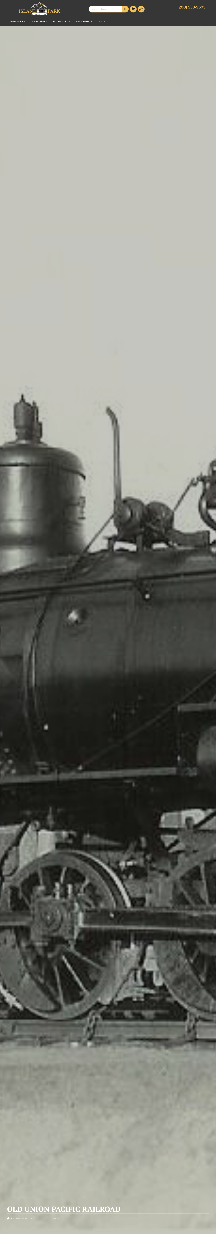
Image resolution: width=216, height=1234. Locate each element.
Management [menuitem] (82, 22)
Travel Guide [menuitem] (37, 22)
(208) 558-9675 (191, 7)
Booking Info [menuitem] (59, 22)
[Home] (39, 8)
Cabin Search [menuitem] (15, 22)
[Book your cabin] (133, 9)
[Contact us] (141, 9)
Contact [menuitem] (102, 21)
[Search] (125, 9)
